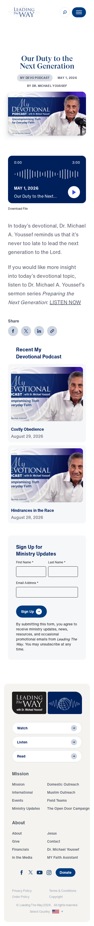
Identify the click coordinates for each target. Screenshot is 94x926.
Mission (18, 784)
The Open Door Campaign (68, 808)
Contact (53, 841)
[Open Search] (65, 12)
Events (17, 800)
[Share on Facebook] (13, 331)
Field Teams (57, 800)
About (17, 833)
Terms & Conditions (62, 891)
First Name (25, 562)
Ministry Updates (26, 808)
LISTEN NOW (65, 302)
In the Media (22, 857)
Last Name (57, 562)
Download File (18, 208)
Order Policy (20, 897)
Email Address (27, 583)
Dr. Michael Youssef (63, 849)
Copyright (56, 897)
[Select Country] (58, 912)
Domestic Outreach (63, 784)
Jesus (52, 833)
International (22, 792)
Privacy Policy (22, 891)
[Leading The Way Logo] (24, 12)
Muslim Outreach (61, 792)
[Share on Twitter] (26, 331)
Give (16, 841)
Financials (20, 849)
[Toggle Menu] (79, 12)
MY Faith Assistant (62, 857)
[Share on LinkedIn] (39, 331)
